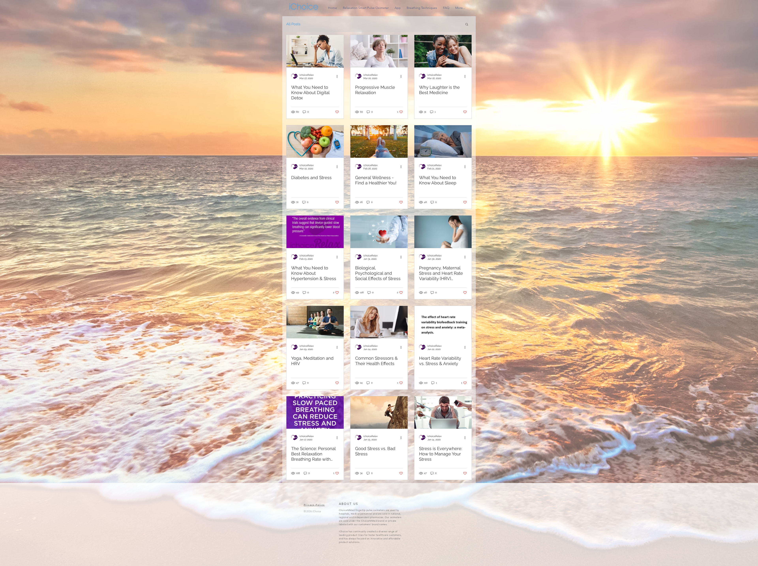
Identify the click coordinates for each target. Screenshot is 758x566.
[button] (467, 24)
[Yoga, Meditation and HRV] (315, 322)
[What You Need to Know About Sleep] (443, 141)
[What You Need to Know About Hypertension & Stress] (315, 232)
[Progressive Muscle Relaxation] (379, 51)
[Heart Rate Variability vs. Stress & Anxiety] (443, 322)
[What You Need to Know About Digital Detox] (315, 51)
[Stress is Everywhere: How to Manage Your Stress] (443, 412)
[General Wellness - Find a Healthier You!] (379, 141)
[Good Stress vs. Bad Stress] (379, 412)
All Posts (293, 24)
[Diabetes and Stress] (315, 141)
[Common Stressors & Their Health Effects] (379, 322)
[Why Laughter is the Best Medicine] (443, 51)
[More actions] (338, 76)
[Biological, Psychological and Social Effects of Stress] (379, 232)
